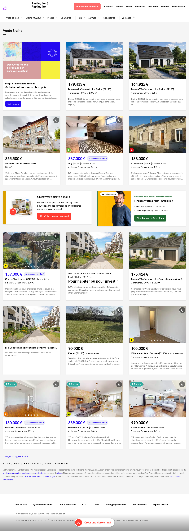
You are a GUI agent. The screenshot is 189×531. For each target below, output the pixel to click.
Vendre (119, 6)
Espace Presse (160, 504)
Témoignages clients (115, 504)
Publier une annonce (87, 6)
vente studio (40, 473)
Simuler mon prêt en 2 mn (150, 218)
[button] (25, 149)
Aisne (48, 463)
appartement (37, 476)
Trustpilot (60, 513)
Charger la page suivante (15, 456)
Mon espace (178, 6)
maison (28, 476)
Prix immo (153, 6)
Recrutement (139, 504)
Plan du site (21, 504)
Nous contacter (68, 504)
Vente (17, 463)
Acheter (108, 6)
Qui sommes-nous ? (43, 504)
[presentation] (6, 136)
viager (59, 473)
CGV (96, 504)
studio (46, 476)
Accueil (6, 463)
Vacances (140, 6)
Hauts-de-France (32, 463)
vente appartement (23, 473)
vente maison (8, 473)
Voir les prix (13, 104)
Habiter (165, 6)
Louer (129, 6)
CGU (84, 504)
